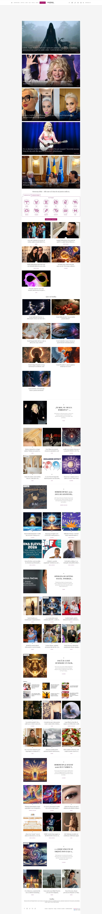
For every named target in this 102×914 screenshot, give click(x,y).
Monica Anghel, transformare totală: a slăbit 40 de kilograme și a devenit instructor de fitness (48, 116)
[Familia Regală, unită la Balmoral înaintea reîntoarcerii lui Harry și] (71, 606)
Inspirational (17, 2)
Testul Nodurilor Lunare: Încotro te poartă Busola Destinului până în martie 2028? (65, 342)
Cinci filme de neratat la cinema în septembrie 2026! (52, 450)
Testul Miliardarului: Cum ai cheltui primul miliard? (65, 317)
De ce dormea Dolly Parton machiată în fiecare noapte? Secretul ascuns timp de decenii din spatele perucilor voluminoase (51, 150)
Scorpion (36, 214)
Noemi (78, 119)
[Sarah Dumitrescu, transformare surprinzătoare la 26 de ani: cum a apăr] (32, 606)
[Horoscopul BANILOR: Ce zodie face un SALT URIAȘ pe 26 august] (32, 521)
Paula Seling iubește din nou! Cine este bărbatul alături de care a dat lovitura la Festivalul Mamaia (36, 266)
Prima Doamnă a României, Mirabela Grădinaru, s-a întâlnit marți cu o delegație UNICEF (51, 184)
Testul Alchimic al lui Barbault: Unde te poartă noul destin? (36, 389)
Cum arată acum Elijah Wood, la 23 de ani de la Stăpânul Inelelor (52, 892)
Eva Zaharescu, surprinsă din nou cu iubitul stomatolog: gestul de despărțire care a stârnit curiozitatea (32, 893)
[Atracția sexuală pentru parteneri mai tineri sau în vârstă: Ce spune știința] (52, 737)
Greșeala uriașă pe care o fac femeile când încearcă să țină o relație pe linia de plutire (36, 290)
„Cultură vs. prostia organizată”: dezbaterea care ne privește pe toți (52, 562)
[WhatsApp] (81, 2)
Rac (56, 206)
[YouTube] (78, 2)
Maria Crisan (76, 153)
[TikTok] (75, 2)
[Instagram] (72, 2)
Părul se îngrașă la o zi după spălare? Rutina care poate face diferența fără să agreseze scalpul (32, 451)
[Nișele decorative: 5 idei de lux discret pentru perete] (32, 464)
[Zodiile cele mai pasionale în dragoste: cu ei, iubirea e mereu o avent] (52, 794)
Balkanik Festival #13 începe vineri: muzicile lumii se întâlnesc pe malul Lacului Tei (71, 535)
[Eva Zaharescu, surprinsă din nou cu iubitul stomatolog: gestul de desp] (32, 879)
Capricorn (56, 214)
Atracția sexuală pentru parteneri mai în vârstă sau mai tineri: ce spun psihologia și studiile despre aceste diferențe (52, 752)
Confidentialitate (68, 908)
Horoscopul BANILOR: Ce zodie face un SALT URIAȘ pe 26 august (32, 535)
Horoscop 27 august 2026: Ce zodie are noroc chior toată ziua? (71, 478)
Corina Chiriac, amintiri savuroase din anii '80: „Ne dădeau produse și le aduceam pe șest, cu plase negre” (52, 648)
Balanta (26, 214)
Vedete (37, 2)
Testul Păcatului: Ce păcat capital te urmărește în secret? (65, 365)
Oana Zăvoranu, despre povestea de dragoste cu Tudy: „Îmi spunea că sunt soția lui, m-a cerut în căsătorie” (71, 893)
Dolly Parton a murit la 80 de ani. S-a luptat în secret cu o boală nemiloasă (47, 82)
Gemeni (46, 206)
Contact (46, 908)
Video (26, 2)
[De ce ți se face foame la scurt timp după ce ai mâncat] (32, 737)
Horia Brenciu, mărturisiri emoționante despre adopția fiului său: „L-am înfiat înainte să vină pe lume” (71, 648)
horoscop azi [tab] (27, 195)
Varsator (65, 214)
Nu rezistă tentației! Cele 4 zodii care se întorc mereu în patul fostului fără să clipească (32, 723)
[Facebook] (69, 2)
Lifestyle (22, 2)
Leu (65, 206)
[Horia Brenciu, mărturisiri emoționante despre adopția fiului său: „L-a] (71, 633)
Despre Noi (51, 908)
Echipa (55, 908)
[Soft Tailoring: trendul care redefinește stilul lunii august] (71, 822)
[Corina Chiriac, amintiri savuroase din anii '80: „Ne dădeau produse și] (52, 633)
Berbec (26, 206)
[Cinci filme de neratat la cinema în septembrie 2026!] (52, 437)
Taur (36, 206)
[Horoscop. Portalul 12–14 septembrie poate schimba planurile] (52, 606)
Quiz (30, 2)
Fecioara (75, 206)
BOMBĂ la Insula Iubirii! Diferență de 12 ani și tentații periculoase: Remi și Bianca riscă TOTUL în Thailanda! (32, 648)
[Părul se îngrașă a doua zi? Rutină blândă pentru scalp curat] (32, 437)
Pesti (75, 214)
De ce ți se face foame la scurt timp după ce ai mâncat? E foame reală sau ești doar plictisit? (32, 752)
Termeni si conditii (61, 908)
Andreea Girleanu (63, 505)
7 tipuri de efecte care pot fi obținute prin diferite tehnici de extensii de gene (71, 808)
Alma (78, 187)
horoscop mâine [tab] (35, 195)
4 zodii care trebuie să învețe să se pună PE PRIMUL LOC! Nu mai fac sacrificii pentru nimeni (71, 451)
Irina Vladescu (71, 537)
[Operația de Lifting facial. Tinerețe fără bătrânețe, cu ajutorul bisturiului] (35, 581)
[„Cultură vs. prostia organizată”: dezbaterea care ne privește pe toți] (52, 549)
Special (33, 2)
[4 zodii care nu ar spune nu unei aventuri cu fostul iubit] (32, 710)
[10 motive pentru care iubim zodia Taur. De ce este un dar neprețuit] (35, 666)
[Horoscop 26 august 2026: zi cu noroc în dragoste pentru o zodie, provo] (35, 770)
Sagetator (46, 214)
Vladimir (77, 52)
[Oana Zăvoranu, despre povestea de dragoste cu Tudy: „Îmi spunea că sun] (71, 879)
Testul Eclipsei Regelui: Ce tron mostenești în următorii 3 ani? (36, 365)
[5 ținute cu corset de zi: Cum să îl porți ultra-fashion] (52, 710)
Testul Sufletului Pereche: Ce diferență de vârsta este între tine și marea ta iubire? (36, 318)
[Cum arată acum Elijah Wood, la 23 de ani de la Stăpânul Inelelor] (52, 879)
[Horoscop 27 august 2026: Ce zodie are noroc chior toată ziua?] (71, 464)
